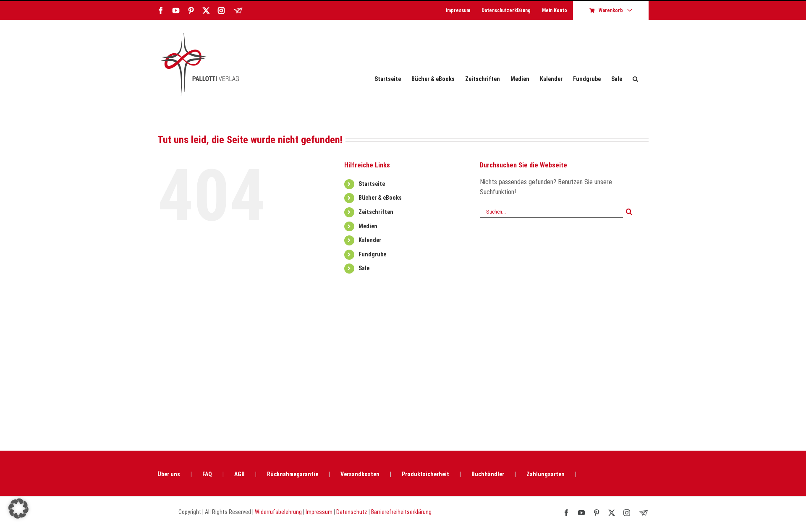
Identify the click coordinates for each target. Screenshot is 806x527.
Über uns (168, 474)
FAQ (207, 474)
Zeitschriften (376, 212)
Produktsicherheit (425, 474)
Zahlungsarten (545, 474)
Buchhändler (487, 474)
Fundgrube (372, 254)
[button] (635, 78)
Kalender (370, 240)
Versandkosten (359, 474)
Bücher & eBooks (380, 197)
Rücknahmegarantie (292, 474)
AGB (239, 474)
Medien (368, 226)
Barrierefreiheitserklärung (401, 512)
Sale (364, 268)
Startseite (372, 183)
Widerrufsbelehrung (278, 512)
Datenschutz (351, 512)
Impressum (319, 512)
